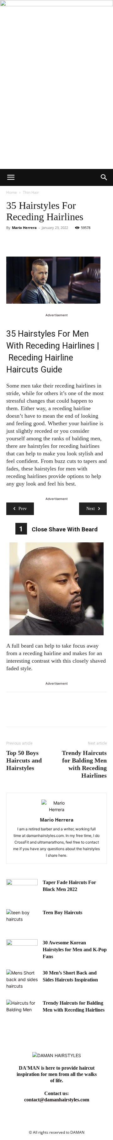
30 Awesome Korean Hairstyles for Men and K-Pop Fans (75, 949)
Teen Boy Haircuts (62, 912)
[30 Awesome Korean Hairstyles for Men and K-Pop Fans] (22, 950)
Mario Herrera (24, 227)
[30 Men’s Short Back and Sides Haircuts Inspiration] (22, 980)
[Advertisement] (56, 109)
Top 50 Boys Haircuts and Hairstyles (24, 760)
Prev (23, 508)
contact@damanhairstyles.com (56, 1099)
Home (11, 192)
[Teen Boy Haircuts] (22, 920)
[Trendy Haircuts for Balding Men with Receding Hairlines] (22, 1011)
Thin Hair (31, 192)
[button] (11, 177)
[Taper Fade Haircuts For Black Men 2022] (22, 890)
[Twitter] (27, 242)
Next (90, 508)
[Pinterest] (41, 242)
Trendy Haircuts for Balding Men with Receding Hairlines (84, 764)
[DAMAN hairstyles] (56, 25)
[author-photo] (56, 809)
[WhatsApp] (56, 242)
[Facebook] (12, 242)
